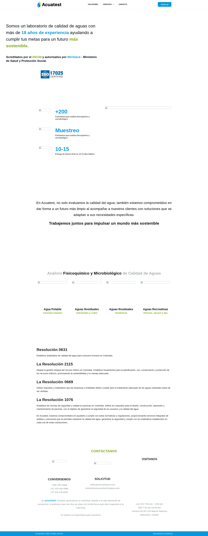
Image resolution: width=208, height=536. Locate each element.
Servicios (107, 4)
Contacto (123, 4)
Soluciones (93, 4)
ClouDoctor (169, 534)
